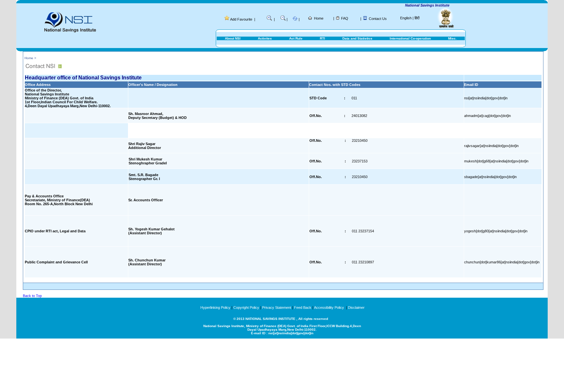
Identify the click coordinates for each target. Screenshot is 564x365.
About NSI (233, 38)
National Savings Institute (422, 5)
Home (318, 18)
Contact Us (378, 19)
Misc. (452, 38)
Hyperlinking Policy (215, 307)
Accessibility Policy (329, 307)
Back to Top (32, 296)
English (406, 18)
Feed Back (302, 307)
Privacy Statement (276, 307)
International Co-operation (410, 38)
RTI (322, 38)
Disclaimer (356, 307)
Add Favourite (241, 19)
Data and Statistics (357, 38)
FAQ (344, 18)
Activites (265, 38)
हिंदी (417, 18)
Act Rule (296, 38)
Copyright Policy (246, 307)
